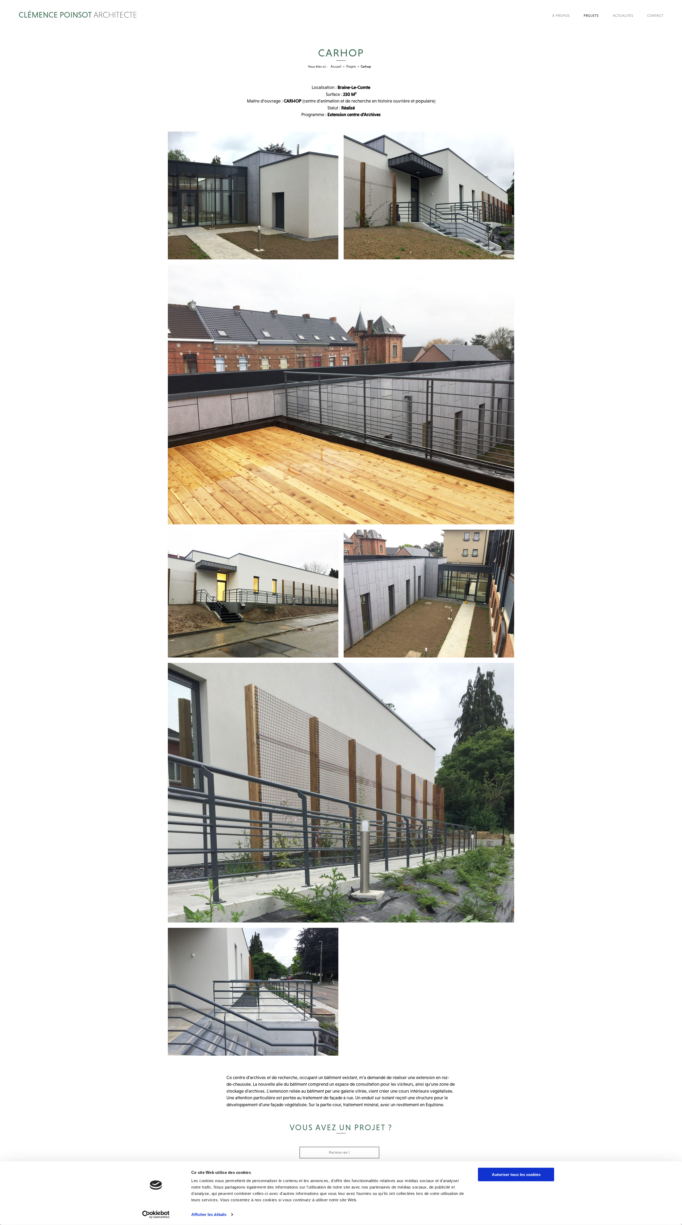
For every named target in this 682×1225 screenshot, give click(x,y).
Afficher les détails (208, 1214)
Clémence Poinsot (78, 14)
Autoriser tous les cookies (516, 1174)
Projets (351, 66)
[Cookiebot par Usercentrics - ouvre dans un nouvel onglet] (156, 1215)
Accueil (336, 66)
